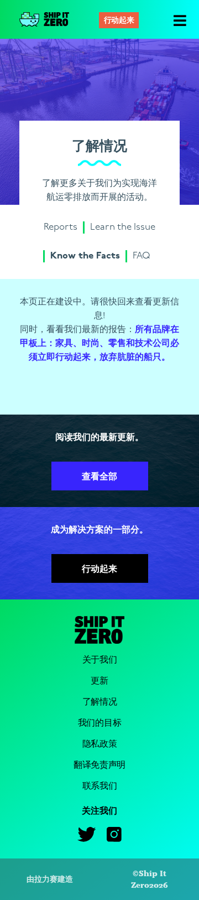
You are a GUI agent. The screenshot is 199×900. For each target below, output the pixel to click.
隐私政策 (99, 744)
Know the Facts (85, 256)
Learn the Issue (122, 227)
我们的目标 (100, 723)
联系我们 (99, 786)
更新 (99, 681)
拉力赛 (45, 879)
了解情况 (99, 702)
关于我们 (99, 660)
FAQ (141, 256)
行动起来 (119, 21)
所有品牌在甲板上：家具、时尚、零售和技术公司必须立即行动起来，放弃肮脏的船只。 (99, 343)
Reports (60, 227)
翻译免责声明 (99, 765)
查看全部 (99, 477)
